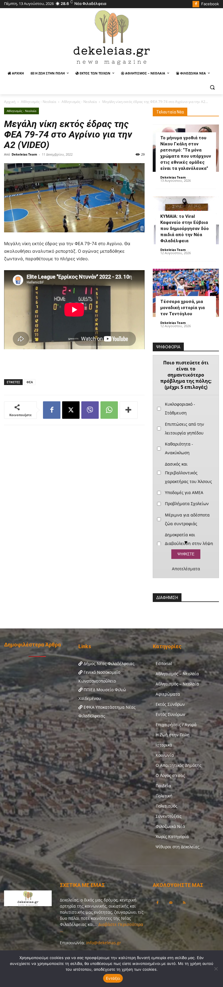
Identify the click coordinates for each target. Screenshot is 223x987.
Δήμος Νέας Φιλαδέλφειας (108, 663)
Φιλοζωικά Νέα (170, 826)
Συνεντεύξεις (168, 816)
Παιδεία (163, 785)
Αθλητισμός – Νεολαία (177, 673)
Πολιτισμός (166, 806)
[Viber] (90, 410)
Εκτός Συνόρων (170, 704)
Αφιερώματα (168, 694)
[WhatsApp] (109, 410)
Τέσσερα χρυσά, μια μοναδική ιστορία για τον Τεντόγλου (182, 307)
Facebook (210, 3)
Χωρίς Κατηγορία (172, 836)
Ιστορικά (164, 745)
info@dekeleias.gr (103, 942)
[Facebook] (196, 4)
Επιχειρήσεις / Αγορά (176, 724)
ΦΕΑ (29, 382)
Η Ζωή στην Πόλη (173, 734)
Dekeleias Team (24, 154)
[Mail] (170, 903)
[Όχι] (216, 969)
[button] (212, 87)
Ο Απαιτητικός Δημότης (179, 765)
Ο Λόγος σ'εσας (170, 775)
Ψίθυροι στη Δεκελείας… (179, 846)
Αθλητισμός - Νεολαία (38, 101)
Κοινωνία (165, 755)
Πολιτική (164, 796)
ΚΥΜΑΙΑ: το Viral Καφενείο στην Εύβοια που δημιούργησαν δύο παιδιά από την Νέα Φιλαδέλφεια (184, 228)
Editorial (164, 663)
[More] (129, 410)
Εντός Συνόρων (170, 714)
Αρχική (9, 101)
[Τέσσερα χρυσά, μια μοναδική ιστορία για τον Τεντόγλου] (186, 293)
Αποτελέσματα (186, 568)
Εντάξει (113, 978)
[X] (71, 410)
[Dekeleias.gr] (111, 37)
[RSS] (184, 903)
